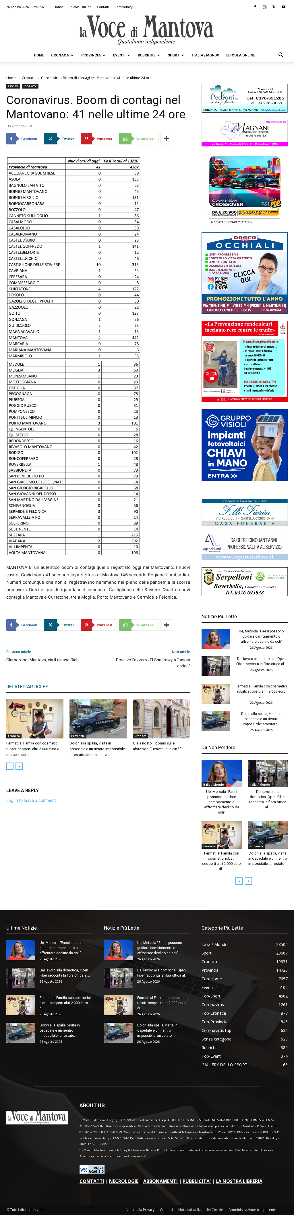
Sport (173, 55)
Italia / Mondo (205, 55)
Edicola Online (240, 55)
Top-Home (30, 86)
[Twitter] (274, 7)
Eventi (119, 55)
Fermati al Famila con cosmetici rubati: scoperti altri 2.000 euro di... (261, 691)
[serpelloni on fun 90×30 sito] (245, 594)
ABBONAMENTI (160, 1181)
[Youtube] (283, 7)
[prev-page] (9, 766)
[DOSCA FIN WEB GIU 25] (245, 312)
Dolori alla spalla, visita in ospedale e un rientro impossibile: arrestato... (261, 719)
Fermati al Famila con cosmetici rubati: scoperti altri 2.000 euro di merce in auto (33, 749)
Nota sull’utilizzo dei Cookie (200, 1209)
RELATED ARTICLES (27, 686)
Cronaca (60, 55)
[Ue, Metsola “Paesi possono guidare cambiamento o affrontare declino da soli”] (216, 639)
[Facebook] (255, 7)
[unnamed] (245, 558)
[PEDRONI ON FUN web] (245, 111)
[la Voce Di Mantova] (147, 30)
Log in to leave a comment (31, 800)
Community (124, 7)
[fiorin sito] (245, 524)
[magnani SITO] (245, 145)
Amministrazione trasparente (252, 1209)
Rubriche (146, 55)
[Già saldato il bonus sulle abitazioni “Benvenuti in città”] (161, 718)
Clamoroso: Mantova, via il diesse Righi (43, 660)
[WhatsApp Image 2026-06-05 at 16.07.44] (245, 223)
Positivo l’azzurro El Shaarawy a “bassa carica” (153, 663)
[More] (166, 138)
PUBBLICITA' (197, 1181)
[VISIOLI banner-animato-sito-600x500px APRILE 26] (245, 479)
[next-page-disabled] (19, 766)
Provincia (91, 55)
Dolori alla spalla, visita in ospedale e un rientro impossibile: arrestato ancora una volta (97, 749)
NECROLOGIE (123, 1181)
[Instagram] (264, 7)
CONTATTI (92, 1181)
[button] (281, 55)
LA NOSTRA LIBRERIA (239, 1181)
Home (58, 7)
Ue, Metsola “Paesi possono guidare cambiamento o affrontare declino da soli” (261, 636)
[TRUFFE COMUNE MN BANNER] (245, 400)
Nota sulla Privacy (140, 1209)
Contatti (103, 7)
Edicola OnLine (80, 7)
